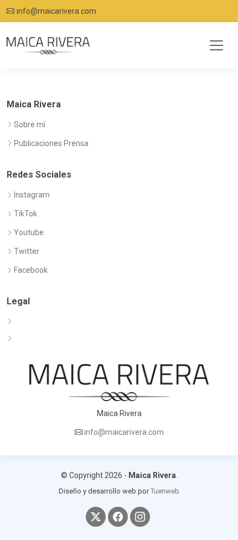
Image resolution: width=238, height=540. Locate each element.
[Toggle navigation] (216, 45)
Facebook (31, 270)
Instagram (32, 195)
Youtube (29, 232)
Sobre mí (29, 124)
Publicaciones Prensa (51, 143)
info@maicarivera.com (56, 11)
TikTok (25, 213)
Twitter (26, 251)
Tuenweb (165, 491)
